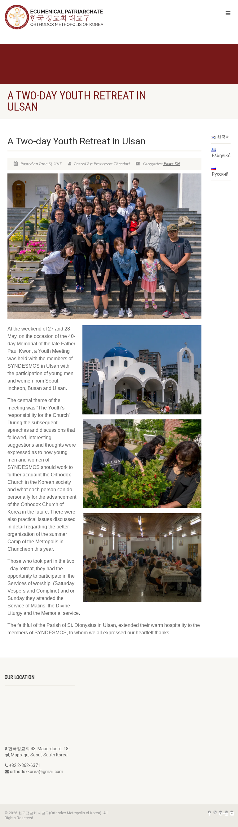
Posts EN (171, 163)
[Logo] (59, 17)
